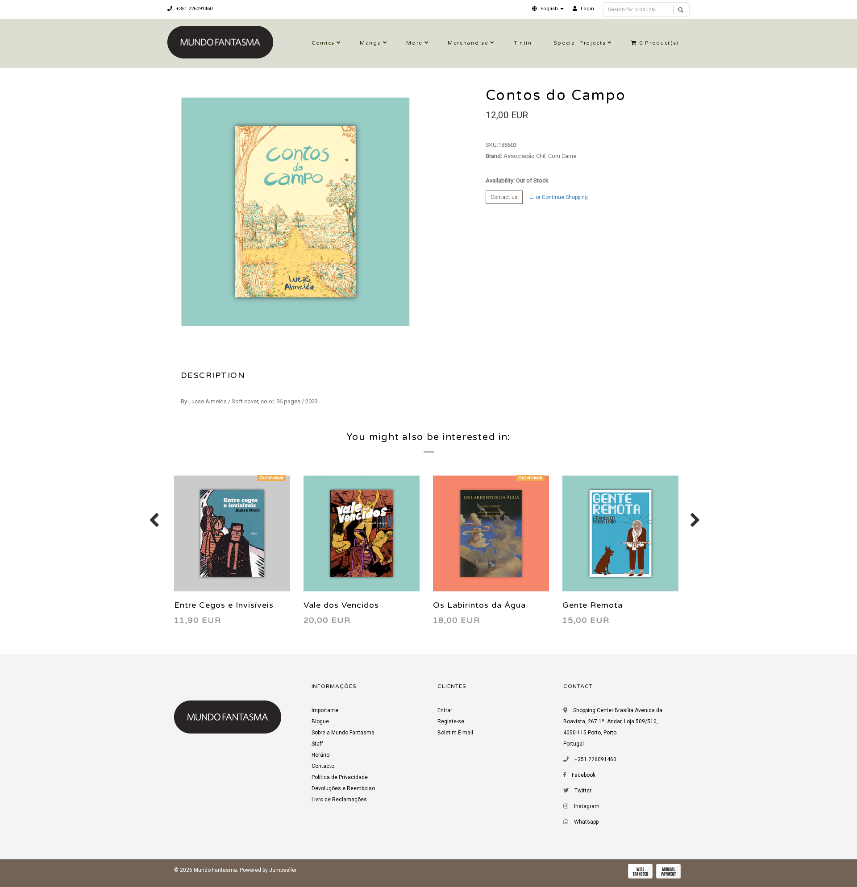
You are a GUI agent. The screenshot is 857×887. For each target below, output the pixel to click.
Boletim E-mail (455, 732)
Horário (320, 755)
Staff (317, 744)
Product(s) (659, 43)
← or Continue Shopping (558, 197)
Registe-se (450, 721)
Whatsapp (586, 822)
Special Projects (579, 43)
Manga (370, 43)
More (414, 43)
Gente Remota (592, 605)
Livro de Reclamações (339, 799)
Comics (323, 43)
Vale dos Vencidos (341, 605)
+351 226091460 (193, 9)
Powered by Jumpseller (268, 870)
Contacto (323, 766)
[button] (548, 9)
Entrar (444, 710)
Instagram (586, 806)
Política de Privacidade (340, 777)
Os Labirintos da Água (479, 605)
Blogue (320, 721)
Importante (325, 710)
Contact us (504, 197)
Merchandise (468, 43)
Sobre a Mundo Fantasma (343, 732)
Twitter (582, 791)
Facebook (583, 775)
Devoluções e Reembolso (343, 788)
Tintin (523, 43)
